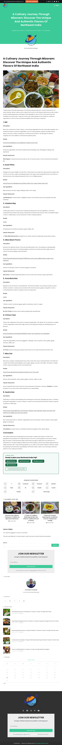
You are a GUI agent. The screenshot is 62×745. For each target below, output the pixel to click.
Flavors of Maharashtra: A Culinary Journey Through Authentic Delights (30, 649)
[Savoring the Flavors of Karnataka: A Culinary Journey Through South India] (6, 612)
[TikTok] (58, 1)
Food (32, 30)
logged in (13, 532)
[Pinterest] (51, 1)
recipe (5, 222)
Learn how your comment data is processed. (38, 536)
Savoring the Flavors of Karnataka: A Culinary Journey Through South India (31, 611)
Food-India (38, 30)
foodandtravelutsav (41, 743)
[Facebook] (49, 1)
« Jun (4, 683)
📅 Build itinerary (11, 461)
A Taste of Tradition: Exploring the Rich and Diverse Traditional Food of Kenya (31, 518)
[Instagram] (52, 1)
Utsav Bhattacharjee (32, 48)
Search (5, 542)
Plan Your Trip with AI (31, 1)
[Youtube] (54, 1)
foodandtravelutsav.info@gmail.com (15, 1)
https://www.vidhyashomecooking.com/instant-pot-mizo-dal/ (21, 372)
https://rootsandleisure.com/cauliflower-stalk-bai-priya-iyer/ (20, 142)
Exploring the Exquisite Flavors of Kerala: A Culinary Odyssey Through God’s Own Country (35, 621)
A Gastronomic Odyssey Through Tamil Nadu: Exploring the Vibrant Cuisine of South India (35, 640)
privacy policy (33, 570)
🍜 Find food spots (24, 461)
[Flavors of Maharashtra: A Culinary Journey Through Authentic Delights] (6, 650)
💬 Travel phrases (11, 464)
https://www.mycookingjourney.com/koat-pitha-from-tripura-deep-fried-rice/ (25, 183)
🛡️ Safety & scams (38, 461)
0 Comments (46, 30)
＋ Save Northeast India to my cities (16, 469)
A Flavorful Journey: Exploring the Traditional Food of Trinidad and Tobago (49, 518)
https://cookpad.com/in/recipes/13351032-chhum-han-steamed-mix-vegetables (26, 333)
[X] (47, 1)
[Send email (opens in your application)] (57, 1)
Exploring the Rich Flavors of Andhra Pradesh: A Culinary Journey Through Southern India (35, 630)
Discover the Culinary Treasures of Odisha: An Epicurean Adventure (12, 517)
